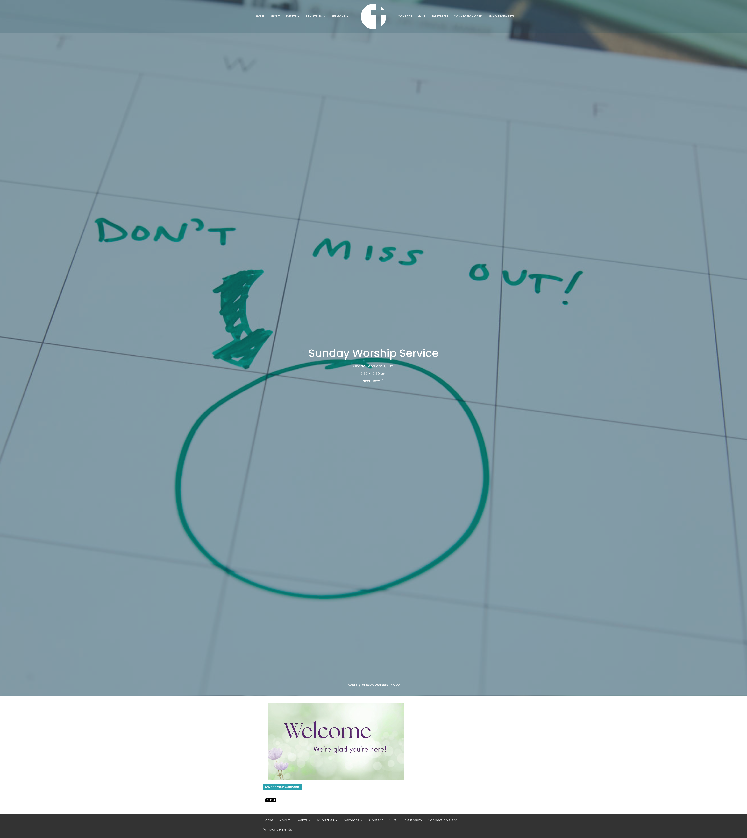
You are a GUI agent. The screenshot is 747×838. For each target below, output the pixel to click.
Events (291, 16)
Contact (405, 16)
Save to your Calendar (282, 787)
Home (260, 16)
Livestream (439, 16)
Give (421, 16)
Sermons (338, 16)
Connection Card (468, 16)
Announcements (501, 16)
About (275, 16)
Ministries (314, 16)
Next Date (372, 380)
